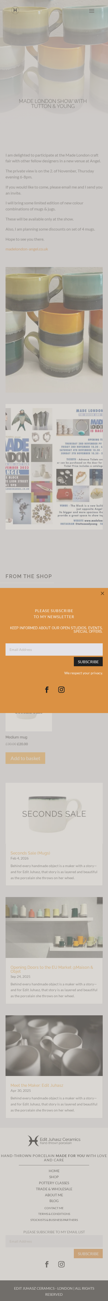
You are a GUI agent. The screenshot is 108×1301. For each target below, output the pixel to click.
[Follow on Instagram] (61, 690)
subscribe (88, 661)
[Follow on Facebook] (46, 690)
